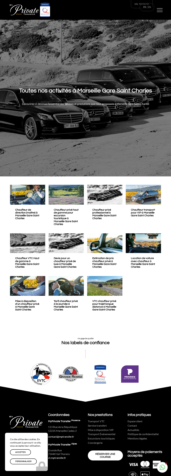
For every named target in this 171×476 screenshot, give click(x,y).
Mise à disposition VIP (101, 429)
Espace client (135, 421)
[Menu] (160, 10)
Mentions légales (137, 438)
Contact (132, 425)
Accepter (20, 452)
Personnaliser (23, 461)
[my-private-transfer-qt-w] (29, 10)
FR (144, 7)
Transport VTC (96, 421)
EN (149, 7)
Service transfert (97, 425)
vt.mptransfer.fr (57, 457)
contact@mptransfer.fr (61, 436)
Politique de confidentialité (143, 434)
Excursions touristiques (101, 438)
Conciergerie (95, 442)
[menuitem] (160, 10)
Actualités (133, 429)
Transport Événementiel (101, 434)
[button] (162, 467)
